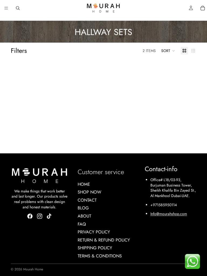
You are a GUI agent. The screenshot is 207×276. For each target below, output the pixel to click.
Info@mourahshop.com (168, 213)
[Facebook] (30, 216)
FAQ (82, 224)
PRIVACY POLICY (94, 232)
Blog (83, 208)
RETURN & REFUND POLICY (104, 240)
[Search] (18, 8)
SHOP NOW (89, 192)
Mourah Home (33, 269)
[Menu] (6, 8)
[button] (168, 51)
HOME (84, 184)
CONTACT (87, 200)
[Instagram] (39, 216)
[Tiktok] (49, 216)
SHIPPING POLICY (95, 248)
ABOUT (84, 216)
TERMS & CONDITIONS (100, 256)
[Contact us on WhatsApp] (192, 261)
